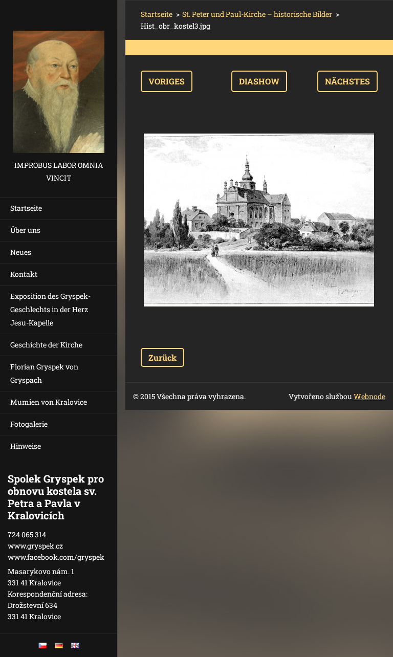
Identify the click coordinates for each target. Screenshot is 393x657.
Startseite (26, 208)
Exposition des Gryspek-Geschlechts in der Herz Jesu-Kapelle (50, 309)
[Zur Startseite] (58, 79)
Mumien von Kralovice (48, 402)
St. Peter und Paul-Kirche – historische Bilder (257, 14)
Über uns (25, 230)
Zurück (162, 357)
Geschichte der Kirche (46, 344)
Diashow (259, 81)
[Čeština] (42, 645)
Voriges (166, 81)
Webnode (369, 396)
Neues (20, 252)
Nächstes (347, 81)
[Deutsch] (59, 645)
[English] (75, 645)
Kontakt (23, 274)
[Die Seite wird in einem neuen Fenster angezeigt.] (259, 220)
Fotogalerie (29, 424)
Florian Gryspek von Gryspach (44, 373)
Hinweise (25, 446)
